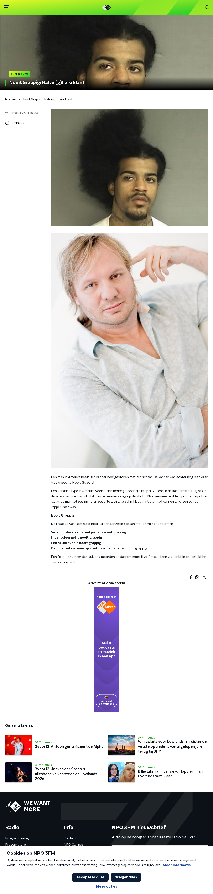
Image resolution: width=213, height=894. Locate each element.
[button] (6, 7)
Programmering (17, 838)
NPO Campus (74, 844)
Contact (70, 838)
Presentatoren (16, 844)
